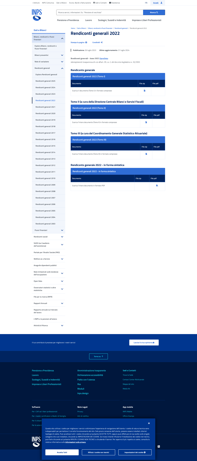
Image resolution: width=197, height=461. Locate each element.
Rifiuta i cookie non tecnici (98, 452)
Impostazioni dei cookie (134, 452)
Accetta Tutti (62, 452)
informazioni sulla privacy (75, 442)
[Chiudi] (149, 423)
